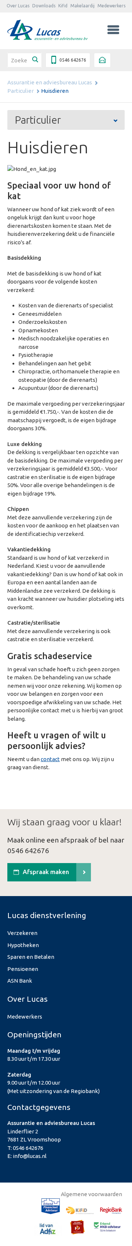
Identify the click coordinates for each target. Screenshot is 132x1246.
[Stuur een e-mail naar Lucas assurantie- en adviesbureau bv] (102, 60)
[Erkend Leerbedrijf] (77, 1228)
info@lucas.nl (30, 1156)
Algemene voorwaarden (91, 1194)
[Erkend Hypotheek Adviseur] (50, 1207)
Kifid (62, 5)
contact (50, 759)
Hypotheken (23, 945)
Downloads (43, 5)
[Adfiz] (48, 1230)
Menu (113, 30)
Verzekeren (22, 933)
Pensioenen (22, 969)
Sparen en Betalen (30, 957)
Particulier (20, 91)
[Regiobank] (111, 1212)
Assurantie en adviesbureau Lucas (49, 82)
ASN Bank (19, 981)
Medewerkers (111, 5)
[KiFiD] (79, 1211)
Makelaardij (82, 5)
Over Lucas (18, 5)
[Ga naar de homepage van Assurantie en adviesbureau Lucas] (47, 30)
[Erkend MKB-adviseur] (107, 1228)
